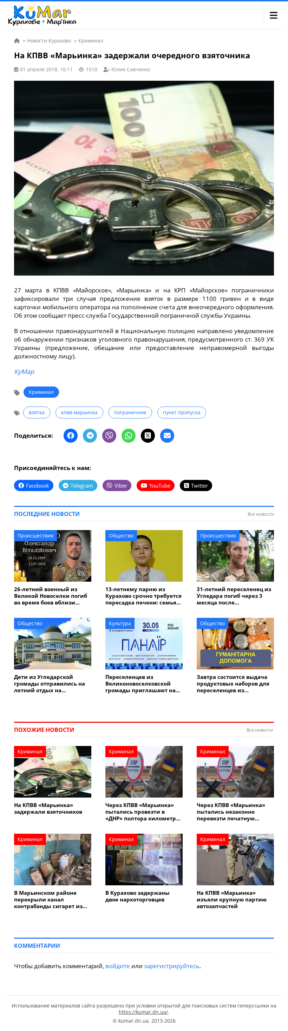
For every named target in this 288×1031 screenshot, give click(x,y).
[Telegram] (90, 436)
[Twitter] (148, 436)
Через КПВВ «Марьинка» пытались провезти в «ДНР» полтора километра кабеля (142, 812)
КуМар (24, 371)
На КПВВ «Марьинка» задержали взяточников (48, 808)
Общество (121, 535)
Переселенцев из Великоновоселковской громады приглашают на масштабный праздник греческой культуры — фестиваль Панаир (140, 684)
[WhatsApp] (129, 436)
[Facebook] (71, 436)
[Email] (167, 436)
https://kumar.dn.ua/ (143, 1012)
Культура (120, 623)
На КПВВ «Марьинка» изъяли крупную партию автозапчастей (232, 900)
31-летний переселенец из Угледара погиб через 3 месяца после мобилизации (234, 596)
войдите (117, 966)
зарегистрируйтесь (171, 966)
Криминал (41, 392)
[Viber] (109, 436)
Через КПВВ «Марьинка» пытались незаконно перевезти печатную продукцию (231, 812)
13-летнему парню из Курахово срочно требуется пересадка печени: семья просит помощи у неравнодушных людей (143, 596)
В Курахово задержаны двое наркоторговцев (137, 896)
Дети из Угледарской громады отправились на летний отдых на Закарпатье (49, 684)
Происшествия (35, 535)
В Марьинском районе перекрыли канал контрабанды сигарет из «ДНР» (48, 900)
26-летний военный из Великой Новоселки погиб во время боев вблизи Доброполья (50, 596)
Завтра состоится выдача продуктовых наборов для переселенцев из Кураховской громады (233, 684)
